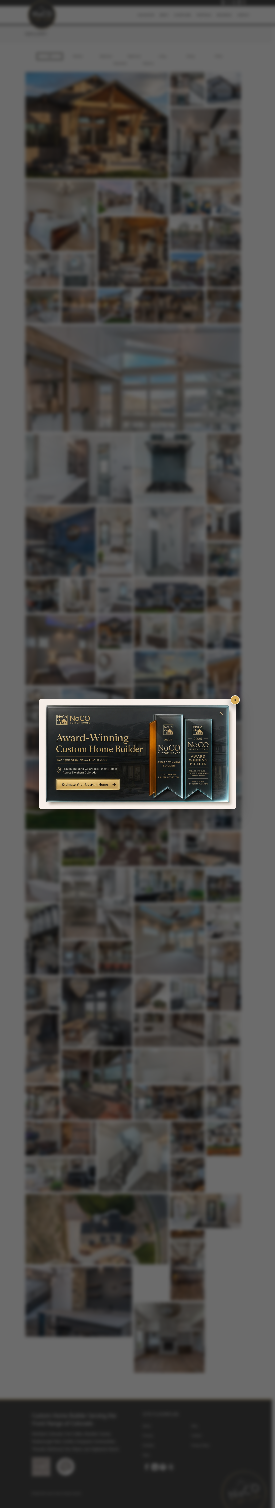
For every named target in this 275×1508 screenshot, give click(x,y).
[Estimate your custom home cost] (137, 754)
